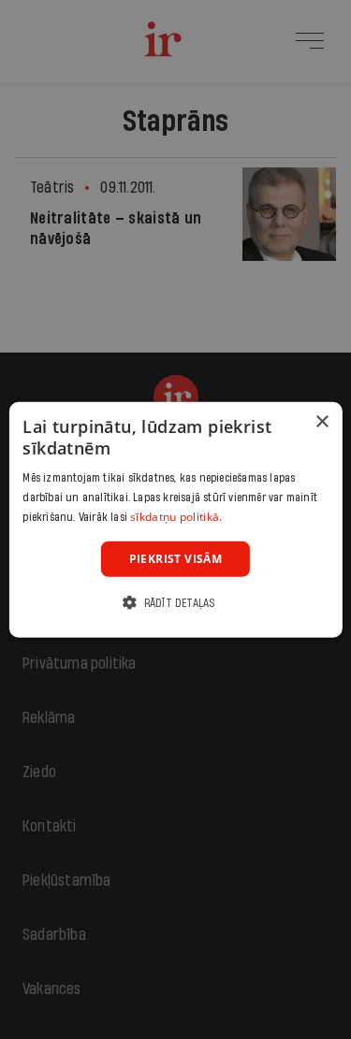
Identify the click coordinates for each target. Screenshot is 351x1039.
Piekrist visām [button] (176, 558)
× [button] (321, 421)
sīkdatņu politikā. (176, 517)
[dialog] (175, 519)
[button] (175, 602)
